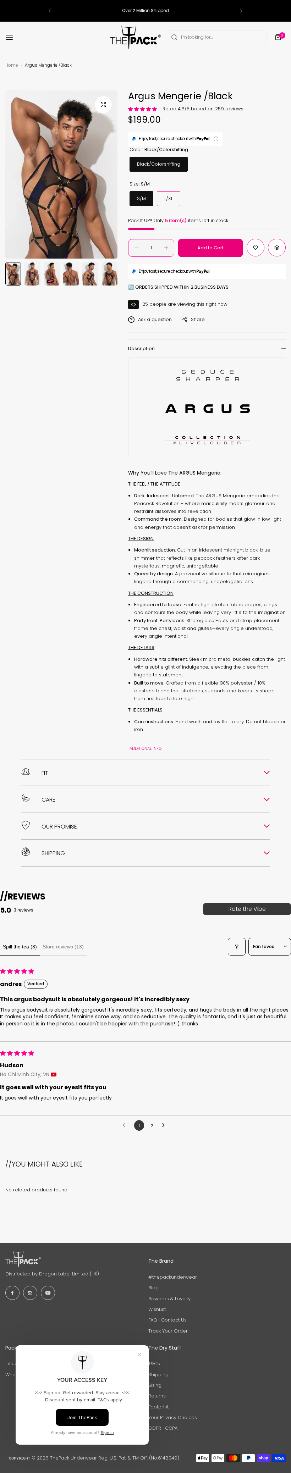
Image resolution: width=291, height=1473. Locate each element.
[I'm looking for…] (174, 37)
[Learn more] (216, 139)
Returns (157, 1395)
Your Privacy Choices (172, 1417)
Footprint (158, 1406)
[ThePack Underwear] (135, 37)
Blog (153, 1287)
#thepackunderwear (172, 1277)
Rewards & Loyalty (169, 1298)
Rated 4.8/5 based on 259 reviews (203, 108)
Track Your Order (168, 1331)
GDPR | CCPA (162, 1428)
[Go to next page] (165, 1125)
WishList (157, 1309)
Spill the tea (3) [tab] (20, 946)
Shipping (158, 1374)
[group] (61, 174)
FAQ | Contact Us (167, 1320)
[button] (49, 10)
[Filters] (237, 947)
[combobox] (216, 37)
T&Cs (154, 1363)
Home (11, 65)
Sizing (154, 1385)
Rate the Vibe (247, 909)
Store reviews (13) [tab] (63, 946)
